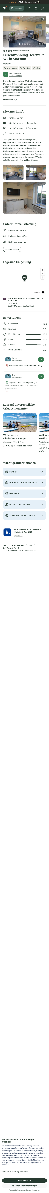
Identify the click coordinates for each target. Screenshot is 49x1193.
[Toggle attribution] (43, 292)
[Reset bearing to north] (43, 277)
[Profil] (43, 8)
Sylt (30, 545)
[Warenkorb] (36, 8)
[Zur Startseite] (5, 8)
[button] (24, 29)
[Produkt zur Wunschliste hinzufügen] (42, 19)
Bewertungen (30, 2)
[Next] (45, 30)
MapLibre (37, 292)
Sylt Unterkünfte (9, 548)
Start (5, 545)
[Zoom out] (43, 274)
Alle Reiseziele (18, 545)
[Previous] (4, 30)
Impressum (18, 535)
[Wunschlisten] (29, 8)
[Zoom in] (43, 270)
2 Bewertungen (15, 76)
